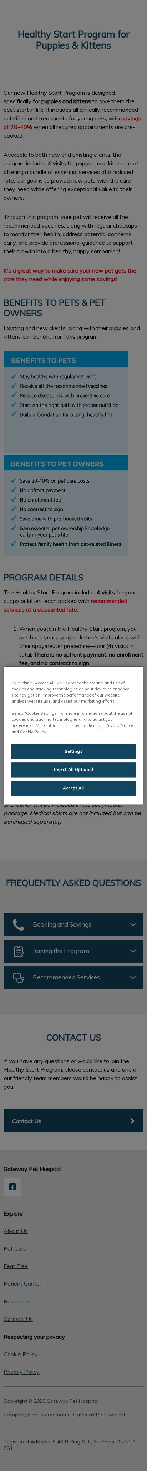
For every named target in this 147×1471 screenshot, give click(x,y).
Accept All (73, 788)
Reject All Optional (73, 769)
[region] (73, 735)
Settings (74, 751)
